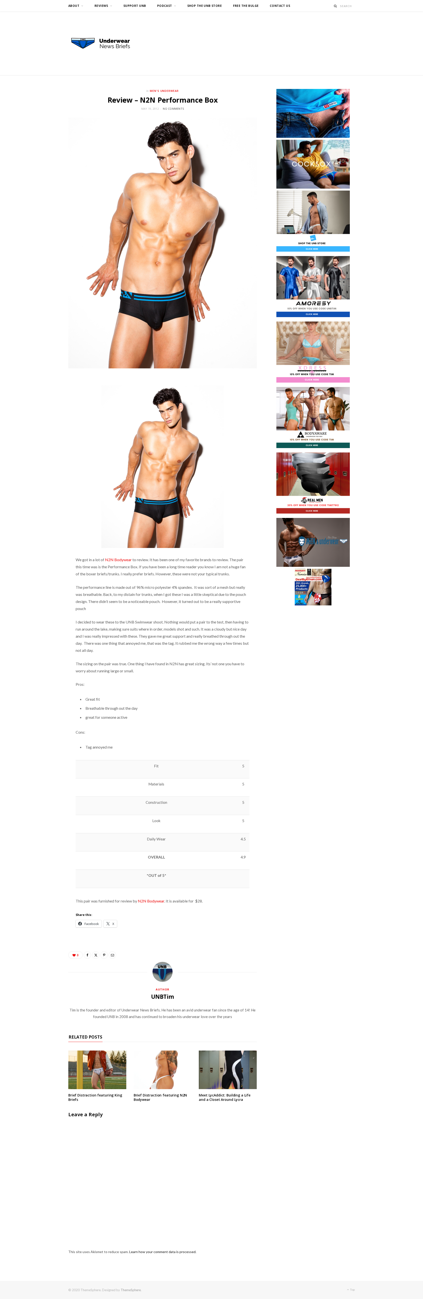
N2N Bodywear (118, 559)
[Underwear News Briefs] (105, 43)
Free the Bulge (246, 6)
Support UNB (134, 6)
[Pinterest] (104, 955)
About (73, 6)
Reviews (101, 6)
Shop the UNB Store (204, 6)
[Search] (335, 6)
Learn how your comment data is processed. (162, 1252)
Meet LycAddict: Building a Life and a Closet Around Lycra (224, 1097)
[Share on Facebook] (87, 955)
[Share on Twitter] (95, 955)
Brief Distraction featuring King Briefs (95, 1097)
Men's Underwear (164, 91)
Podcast (164, 6)
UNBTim (162, 996)
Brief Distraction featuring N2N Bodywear (160, 1097)
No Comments (173, 108)
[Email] (112, 955)
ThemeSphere (131, 1290)
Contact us (280, 6)
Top (352, 1289)
